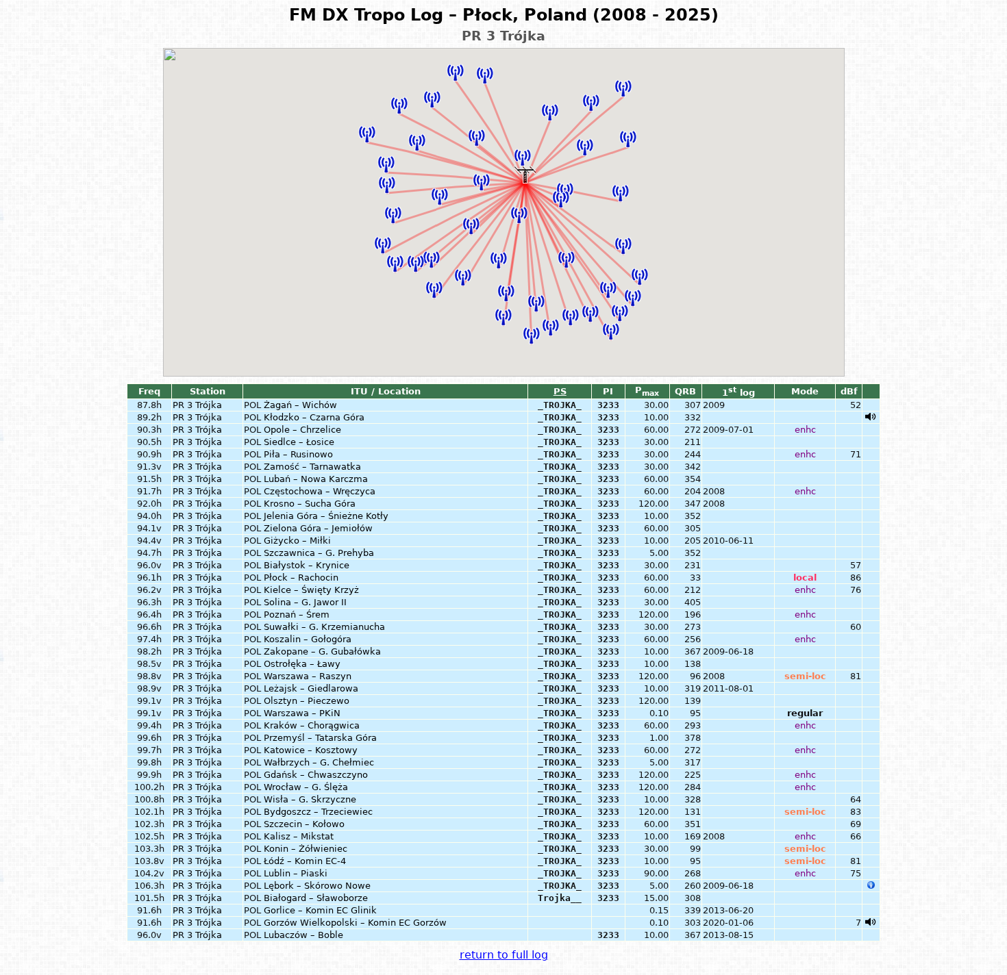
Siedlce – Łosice (299, 442)
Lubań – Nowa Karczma (316, 479)
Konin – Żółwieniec (305, 849)
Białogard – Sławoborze (316, 898)
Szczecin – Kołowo (304, 824)
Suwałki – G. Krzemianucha (324, 627)
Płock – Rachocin (301, 577)
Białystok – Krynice (306, 565)
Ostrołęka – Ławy (302, 664)
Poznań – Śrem (297, 614)
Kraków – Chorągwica (312, 725)
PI (608, 391)
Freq (149, 391)
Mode (805, 391)
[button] (393, 215)
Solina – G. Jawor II (305, 602)
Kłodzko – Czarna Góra (314, 417)
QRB (685, 391)
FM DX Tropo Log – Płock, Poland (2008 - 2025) (504, 15)
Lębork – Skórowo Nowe (317, 886)
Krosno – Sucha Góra (310, 503)
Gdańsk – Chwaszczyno (316, 775)
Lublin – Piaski (295, 873)
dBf (849, 391)
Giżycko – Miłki (297, 540)
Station (207, 391)
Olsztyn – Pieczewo (306, 701)
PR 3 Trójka (197, 405)
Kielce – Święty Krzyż (311, 590)
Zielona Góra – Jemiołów (318, 528)
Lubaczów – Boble (303, 935)
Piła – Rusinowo (298, 454)
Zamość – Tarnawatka (312, 466)
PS (560, 391)
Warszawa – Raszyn (307, 676)
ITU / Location (386, 391)
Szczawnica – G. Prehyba (319, 553)
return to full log (504, 954)
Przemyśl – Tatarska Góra (320, 738)
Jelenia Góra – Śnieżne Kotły (326, 516)
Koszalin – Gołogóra (307, 639)
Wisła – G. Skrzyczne (310, 799)
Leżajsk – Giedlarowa (311, 688)
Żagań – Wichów (300, 405)
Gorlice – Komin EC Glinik (320, 910)
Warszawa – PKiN (302, 713)
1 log (738, 393)
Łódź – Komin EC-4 (305, 861)
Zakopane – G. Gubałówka (322, 651)
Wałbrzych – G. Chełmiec (319, 762)
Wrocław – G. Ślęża (306, 787)
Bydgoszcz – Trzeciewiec (318, 812)
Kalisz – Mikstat (299, 836)
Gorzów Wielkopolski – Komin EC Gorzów (355, 922)
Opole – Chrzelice (302, 430)
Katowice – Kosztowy (311, 750)
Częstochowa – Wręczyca (319, 491)
